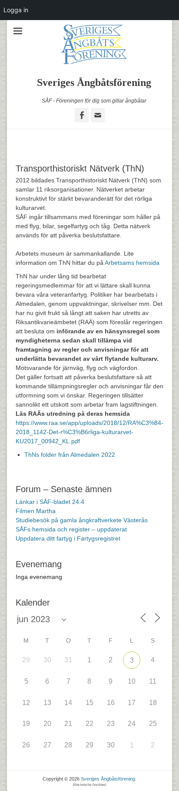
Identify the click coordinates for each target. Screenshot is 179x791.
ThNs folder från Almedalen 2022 (69, 454)
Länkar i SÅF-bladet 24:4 (50, 501)
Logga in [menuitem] (15, 10)
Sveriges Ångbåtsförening (94, 82)
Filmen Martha (36, 510)
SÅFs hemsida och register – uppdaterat (71, 529)
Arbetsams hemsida (132, 262)
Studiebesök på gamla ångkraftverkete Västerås (82, 520)
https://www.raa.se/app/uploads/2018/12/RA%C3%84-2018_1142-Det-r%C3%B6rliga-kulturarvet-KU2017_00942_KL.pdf (89, 432)
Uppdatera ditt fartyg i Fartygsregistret (68, 538)
